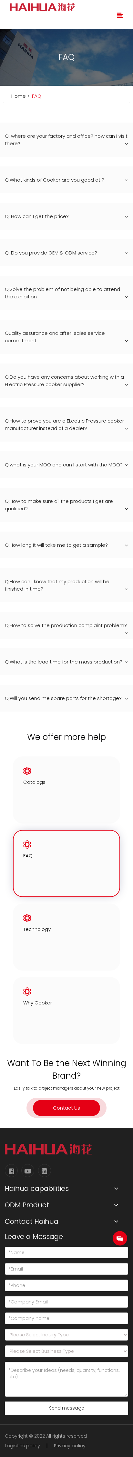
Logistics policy (22, 1445)
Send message (66, 1408)
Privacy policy (70, 1445)
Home (18, 96)
